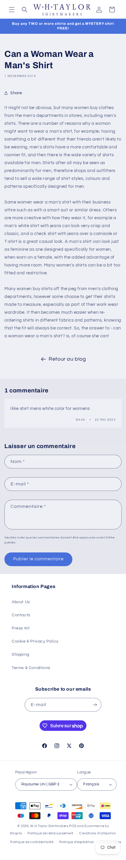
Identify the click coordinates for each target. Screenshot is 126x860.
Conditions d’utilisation (97, 833)
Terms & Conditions (31, 668)
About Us (21, 602)
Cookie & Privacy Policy (35, 641)
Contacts (21, 615)
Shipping (20, 654)
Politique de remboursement (51, 833)
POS (72, 826)
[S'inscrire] (94, 705)
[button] (11, 9)
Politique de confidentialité (32, 842)
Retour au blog (67, 359)
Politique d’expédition (76, 842)
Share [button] (16, 93)
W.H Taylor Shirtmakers (49, 826)
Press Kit (21, 628)
